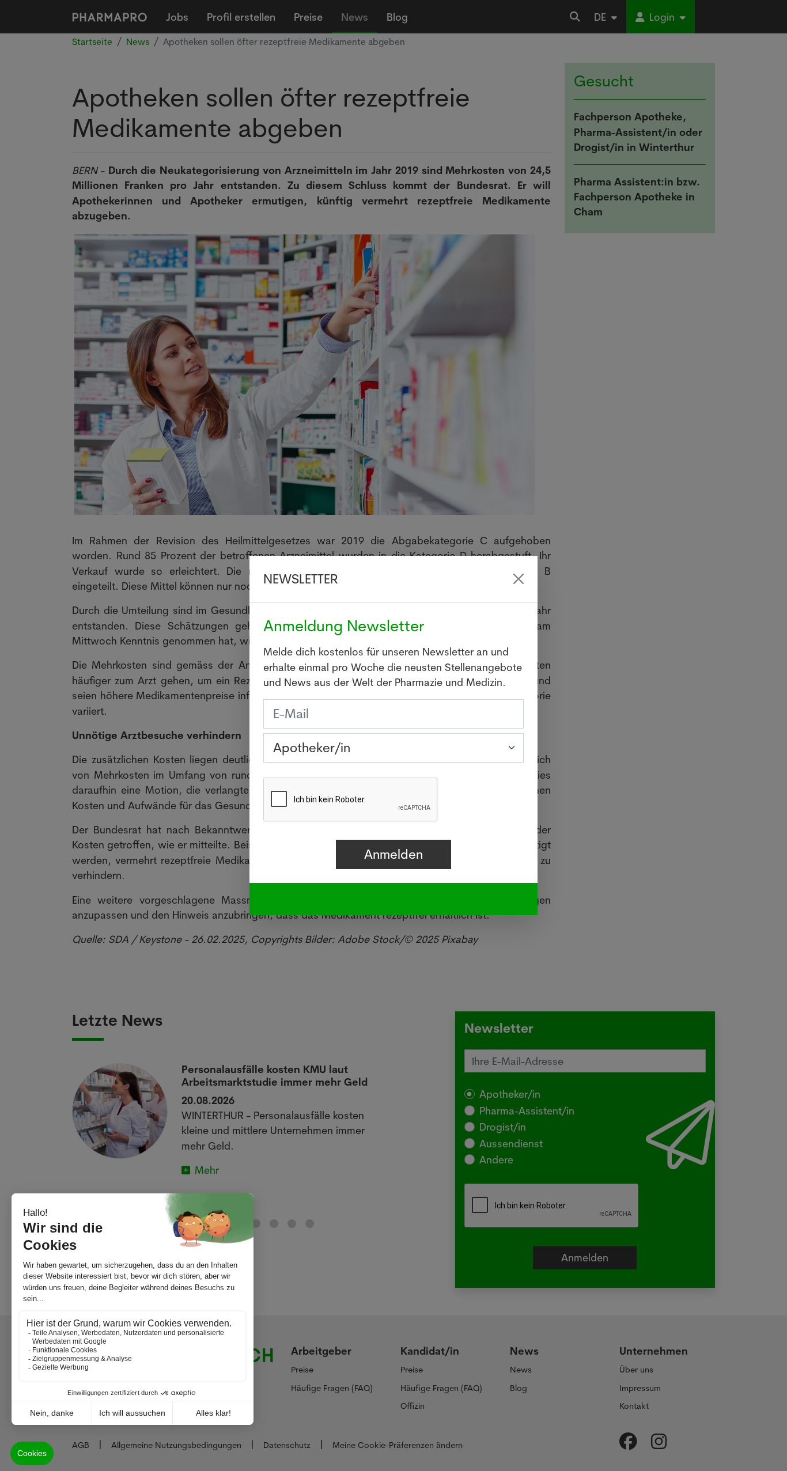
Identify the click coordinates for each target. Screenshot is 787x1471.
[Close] (518, 579)
